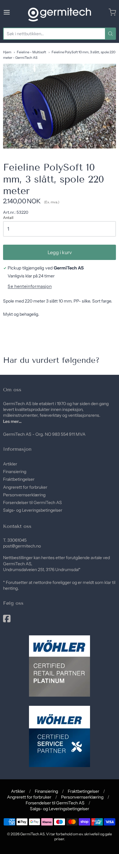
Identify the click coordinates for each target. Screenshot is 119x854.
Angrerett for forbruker (25, 487)
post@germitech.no (22, 546)
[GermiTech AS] (59, 12)
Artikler (10, 464)
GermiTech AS (32, 834)
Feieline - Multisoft (31, 52)
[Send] (110, 34)
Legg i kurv (60, 252)
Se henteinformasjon (30, 286)
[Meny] (14, 12)
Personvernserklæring (24, 495)
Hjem (7, 52)
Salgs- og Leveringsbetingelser (32, 510)
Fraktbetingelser (18, 479)
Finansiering (14, 471)
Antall (8, 218)
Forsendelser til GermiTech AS (32, 502)
